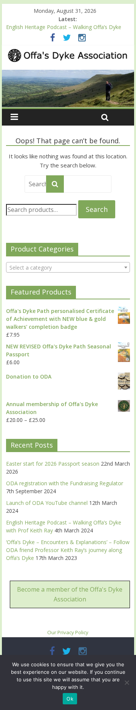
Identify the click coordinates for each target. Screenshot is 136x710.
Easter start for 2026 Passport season (52, 463)
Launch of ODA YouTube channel (47, 502)
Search (97, 209)
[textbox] (68, 267)
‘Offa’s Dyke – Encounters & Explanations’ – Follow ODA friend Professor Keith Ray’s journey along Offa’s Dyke (68, 549)
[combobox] (68, 267)
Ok (69, 699)
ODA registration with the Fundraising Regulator (64, 483)
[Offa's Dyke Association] (68, 89)
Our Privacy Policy (67, 632)
